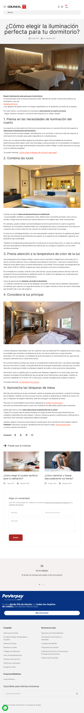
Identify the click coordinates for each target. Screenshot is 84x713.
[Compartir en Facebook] (15, 435)
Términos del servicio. (16, 505)
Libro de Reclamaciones (13, 655)
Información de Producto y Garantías (51, 638)
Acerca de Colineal (11, 633)
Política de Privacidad (49, 658)
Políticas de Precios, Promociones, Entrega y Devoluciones (54, 652)
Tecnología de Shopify (33, 705)
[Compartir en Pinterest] (26, 435)
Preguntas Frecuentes (50, 647)
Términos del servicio (12, 659)
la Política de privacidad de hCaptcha (57, 502)
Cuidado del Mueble (49, 643)
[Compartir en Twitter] (21, 435)
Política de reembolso (12, 663)
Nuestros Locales (10, 647)
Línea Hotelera (9, 679)
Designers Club (10, 667)
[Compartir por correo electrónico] (32, 435)
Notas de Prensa (10, 643)
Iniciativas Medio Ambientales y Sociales (16, 638)
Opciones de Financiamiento (52, 633)
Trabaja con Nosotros (12, 651)
